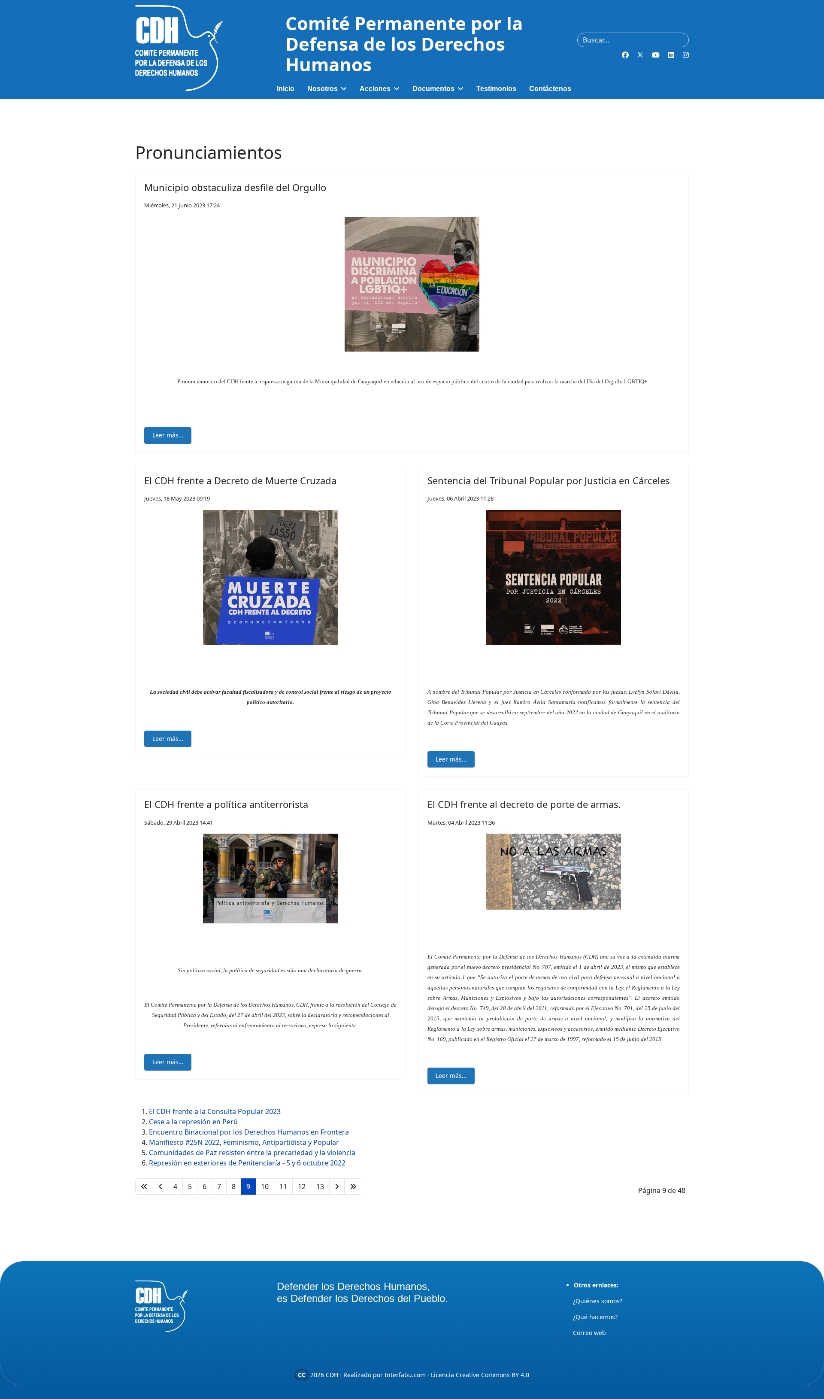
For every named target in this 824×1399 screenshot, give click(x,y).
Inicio (285, 88)
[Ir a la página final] (353, 1186)
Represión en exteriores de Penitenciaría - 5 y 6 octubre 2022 (247, 1163)
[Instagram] (686, 55)
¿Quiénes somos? (597, 1301)
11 (283, 1186)
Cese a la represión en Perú (193, 1121)
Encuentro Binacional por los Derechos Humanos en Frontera (249, 1132)
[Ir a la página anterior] (160, 1186)
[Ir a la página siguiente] (337, 1186)
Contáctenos (550, 88)
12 (302, 1186)
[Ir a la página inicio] (144, 1186)
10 (265, 1186)
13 (320, 1186)
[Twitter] (640, 55)
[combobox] (633, 40)
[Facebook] (625, 55)
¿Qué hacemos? (595, 1317)
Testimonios (496, 88)
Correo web (589, 1333)
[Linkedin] (671, 55)
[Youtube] (656, 55)
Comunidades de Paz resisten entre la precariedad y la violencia (252, 1152)
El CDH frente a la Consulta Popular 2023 (215, 1111)
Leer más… (167, 435)
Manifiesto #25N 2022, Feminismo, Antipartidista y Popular (244, 1142)
